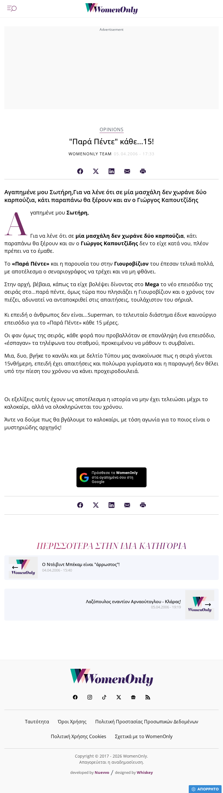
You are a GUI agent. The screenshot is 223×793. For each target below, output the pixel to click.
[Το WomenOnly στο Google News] (133, 698)
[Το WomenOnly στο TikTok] (104, 698)
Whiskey (145, 772)
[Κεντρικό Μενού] (11, 8)
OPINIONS (112, 130)
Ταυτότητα (37, 721)
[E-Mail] (127, 171)
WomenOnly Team (90, 153)
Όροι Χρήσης (72, 721)
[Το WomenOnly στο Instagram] (89, 698)
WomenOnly (111, 677)
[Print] (143, 171)
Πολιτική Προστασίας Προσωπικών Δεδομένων (146, 721)
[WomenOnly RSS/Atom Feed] (147, 698)
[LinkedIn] (111, 171)
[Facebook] (80, 171)
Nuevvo (102, 772)
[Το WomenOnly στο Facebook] (75, 698)
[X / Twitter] (96, 171)
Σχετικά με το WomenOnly (143, 736)
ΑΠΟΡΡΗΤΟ (208, 789)
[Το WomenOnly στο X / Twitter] (118, 698)
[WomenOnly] (111, 8)
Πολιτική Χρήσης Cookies (78, 736)
